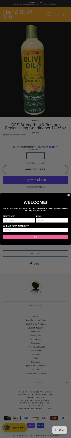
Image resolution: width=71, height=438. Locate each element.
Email (39, 216)
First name (9, 216)
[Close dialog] (69, 195)
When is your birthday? (16, 226)
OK (35, 237)
